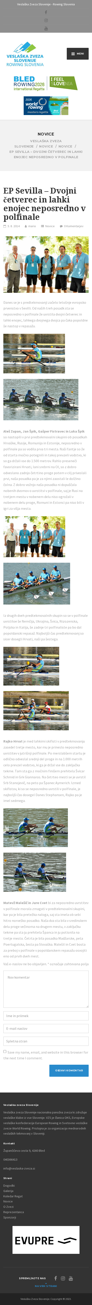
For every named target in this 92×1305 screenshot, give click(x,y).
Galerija (8, 1191)
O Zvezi (8, 1207)
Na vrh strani (46, 1286)
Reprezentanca (13, 1212)
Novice (50, 226)
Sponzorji (9, 1217)
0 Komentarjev (74, 226)
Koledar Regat (13, 1196)
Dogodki (9, 1186)
